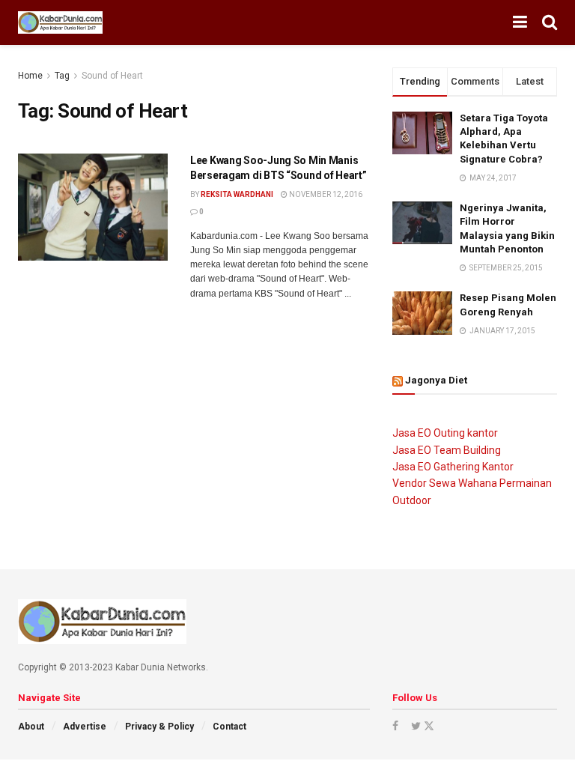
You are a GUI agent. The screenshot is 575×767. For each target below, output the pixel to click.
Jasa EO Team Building (446, 450)
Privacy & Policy (159, 726)
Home (30, 75)
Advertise (84, 726)
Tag (62, 75)
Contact (229, 726)
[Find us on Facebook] (395, 726)
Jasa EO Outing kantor (445, 433)
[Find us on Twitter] (421, 726)
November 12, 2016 (325, 194)
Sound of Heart (112, 75)
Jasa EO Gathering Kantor (453, 467)
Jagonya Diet (436, 380)
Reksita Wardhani (237, 194)
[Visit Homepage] (60, 22)
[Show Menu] (520, 22)
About (31, 726)
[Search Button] (549, 22)
